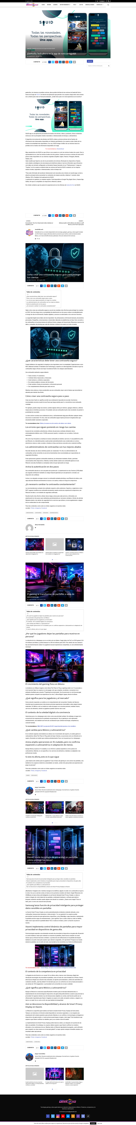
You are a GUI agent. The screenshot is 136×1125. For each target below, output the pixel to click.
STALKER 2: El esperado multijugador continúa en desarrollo (34, 816)
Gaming (55, 5)
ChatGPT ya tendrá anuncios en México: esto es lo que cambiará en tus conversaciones (74, 554)
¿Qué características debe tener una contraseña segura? (41, 296)
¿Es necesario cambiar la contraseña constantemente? (41, 306)
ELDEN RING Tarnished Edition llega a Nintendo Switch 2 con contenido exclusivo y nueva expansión (73, 1083)
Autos (81, 5)
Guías (43, 5)
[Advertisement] (55, 79)
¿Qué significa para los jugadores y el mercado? (39, 619)
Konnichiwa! (60, 149)
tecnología (37, 1041)
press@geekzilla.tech (71, 1111)
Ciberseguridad (29, 512)
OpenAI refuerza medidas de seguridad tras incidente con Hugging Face (54, 553)
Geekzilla (29, 48)
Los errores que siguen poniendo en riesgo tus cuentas (41, 300)
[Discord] (108, 1)
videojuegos (34, 775)
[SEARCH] (108, 65)
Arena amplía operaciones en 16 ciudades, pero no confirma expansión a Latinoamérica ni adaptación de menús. (54, 626)
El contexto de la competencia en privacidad (38, 883)
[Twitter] (53, 1116)
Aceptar (93, 1123)
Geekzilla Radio (89, 5)
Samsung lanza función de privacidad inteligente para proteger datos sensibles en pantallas (50, 879)
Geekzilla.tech (32, 56)
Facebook (44, 508)
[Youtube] (63, 1116)
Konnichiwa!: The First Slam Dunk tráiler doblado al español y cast (39, 224)
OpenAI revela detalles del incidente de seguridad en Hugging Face (34, 553)
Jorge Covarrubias (33, 599)
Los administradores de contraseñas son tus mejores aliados (42, 302)
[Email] (68, 1116)
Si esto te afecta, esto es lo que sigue (36, 629)
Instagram (37, 508)
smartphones (29, 1041)
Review (49, 5)
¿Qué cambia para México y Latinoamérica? (38, 623)
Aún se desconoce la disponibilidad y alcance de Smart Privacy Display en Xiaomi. (48, 886)
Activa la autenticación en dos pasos (36, 304)
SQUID (38, 94)
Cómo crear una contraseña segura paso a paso (39, 298)
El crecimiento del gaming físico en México (37, 618)
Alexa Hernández (32, 280)
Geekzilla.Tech (71, 185)
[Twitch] (78, 1116)
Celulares (29, 854)
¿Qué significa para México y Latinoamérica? (38, 884)
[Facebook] (48, 1116)
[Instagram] (58, 1116)
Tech (74, 5)
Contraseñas (38, 512)
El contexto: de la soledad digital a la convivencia (39, 621)
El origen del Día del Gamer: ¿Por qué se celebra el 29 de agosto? (54, 1082)
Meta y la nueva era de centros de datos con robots (55, 423)
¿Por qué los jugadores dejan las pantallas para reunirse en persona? (45, 616)
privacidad (45, 512)
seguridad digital (54, 512)
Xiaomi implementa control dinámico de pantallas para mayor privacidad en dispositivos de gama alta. (53, 881)
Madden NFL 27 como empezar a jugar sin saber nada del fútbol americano (54, 816)
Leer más (99, 1123)
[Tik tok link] (88, 1116)
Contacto (99, 5)
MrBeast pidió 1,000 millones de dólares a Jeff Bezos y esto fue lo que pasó (71, 224)
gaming (27, 775)
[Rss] (73, 1116)
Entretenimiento (65, 5)
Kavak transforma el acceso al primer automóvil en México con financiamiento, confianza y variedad (35, 1083)
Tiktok (32, 508)
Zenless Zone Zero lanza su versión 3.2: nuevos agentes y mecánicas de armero (74, 816)
